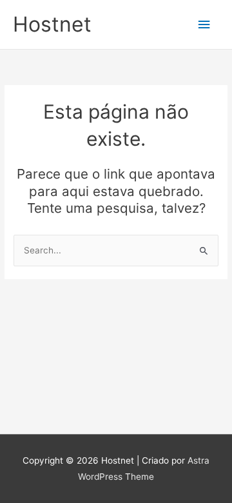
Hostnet (52, 24)
